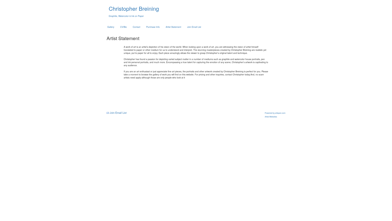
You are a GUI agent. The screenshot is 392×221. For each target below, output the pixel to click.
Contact (136, 26)
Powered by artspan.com (275, 113)
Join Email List (194, 26)
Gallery (110, 26)
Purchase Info (153, 26)
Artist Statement (173, 26)
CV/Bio (123, 26)
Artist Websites (271, 116)
